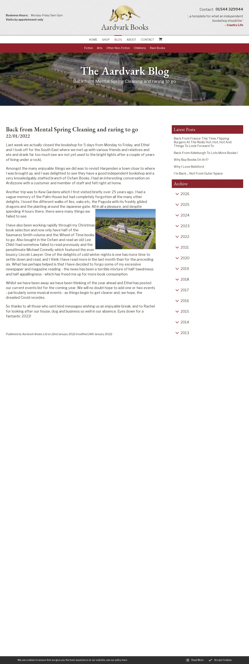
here (124, 660)
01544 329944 (221, 9)
